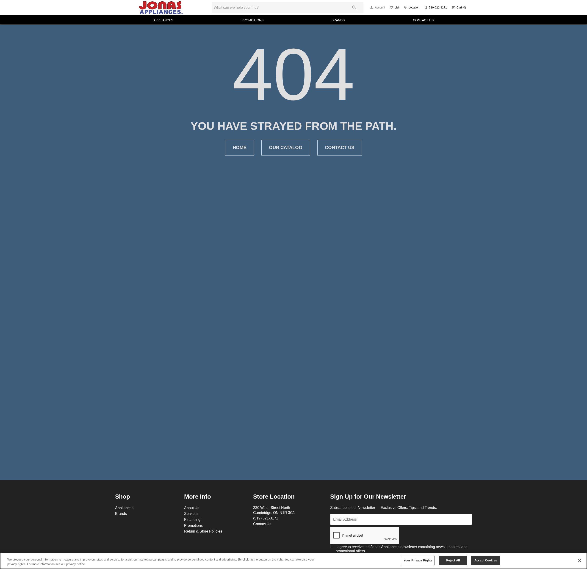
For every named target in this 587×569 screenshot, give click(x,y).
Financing (192, 519)
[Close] (580, 560)
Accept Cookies (485, 560)
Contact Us (423, 20)
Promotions (252, 20)
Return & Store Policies (203, 531)
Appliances (163, 20)
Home (239, 147)
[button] (371, 7)
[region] (293, 561)
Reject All (453, 560)
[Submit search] (354, 7)
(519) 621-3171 (265, 518)
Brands (338, 20)
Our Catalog (285, 147)
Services (191, 513)
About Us (191, 508)
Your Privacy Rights (418, 560)
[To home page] (160, 7)
